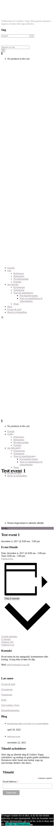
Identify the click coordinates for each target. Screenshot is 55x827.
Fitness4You (7, 558)
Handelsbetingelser (10, 710)
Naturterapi (6, 694)
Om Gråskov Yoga (10, 705)
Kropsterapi (7, 689)
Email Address (10, 781)
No (13, 824)
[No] (31, 824)
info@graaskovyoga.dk (18, 664)
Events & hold (8, 684)
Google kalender (9, 636)
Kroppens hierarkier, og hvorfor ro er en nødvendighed (27, 723)
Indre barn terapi (13, 736)
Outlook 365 (7, 642)
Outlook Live (7, 644)
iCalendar (6, 639)
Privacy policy (22, 824)
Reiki (3, 700)
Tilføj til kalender (12, 598)
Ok (8, 824)
